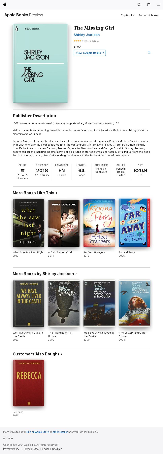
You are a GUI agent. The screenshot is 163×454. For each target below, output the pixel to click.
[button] (139, 5)
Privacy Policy (11, 449)
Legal (45, 449)
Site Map (57, 449)
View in (88, 52)
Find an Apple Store (37, 432)
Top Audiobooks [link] (149, 15)
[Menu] (158, 5)
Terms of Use (31, 449)
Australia (8, 438)
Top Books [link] (127, 15)
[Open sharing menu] (149, 53)
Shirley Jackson (87, 35)
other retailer (60, 432)
